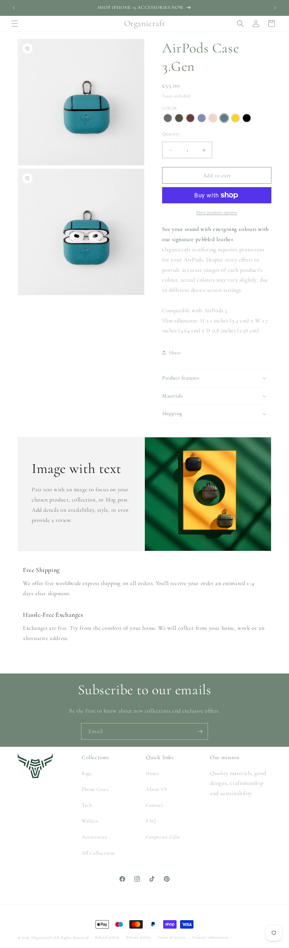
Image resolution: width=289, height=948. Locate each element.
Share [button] (175, 353)
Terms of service (171, 937)
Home (152, 773)
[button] (15, 23)
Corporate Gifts (163, 837)
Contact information (210, 937)
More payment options (216, 212)
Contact (154, 805)
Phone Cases (95, 789)
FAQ (151, 821)
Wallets (90, 821)
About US (156, 789)
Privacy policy (138, 937)
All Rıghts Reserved (71, 937)
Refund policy (107, 937)
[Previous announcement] (13, 8)
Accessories (94, 837)
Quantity (170, 134)
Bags (86, 773)
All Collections (98, 853)
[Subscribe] (200, 731)
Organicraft (42, 937)
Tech (87, 805)
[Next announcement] (275, 8)
